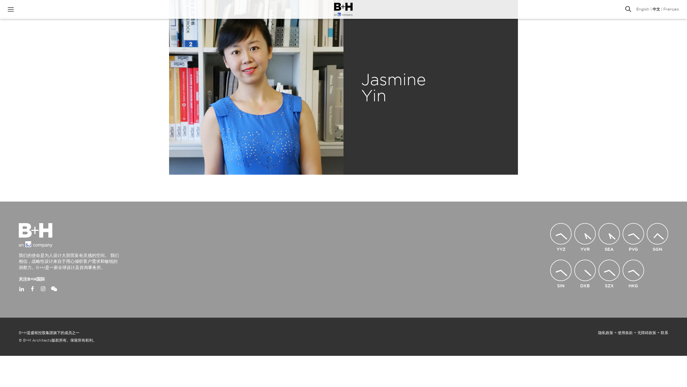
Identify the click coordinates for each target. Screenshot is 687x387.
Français (671, 9)
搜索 (628, 9)
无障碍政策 (646, 333)
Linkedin (21, 289)
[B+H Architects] (343, 9)
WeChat (53, 289)
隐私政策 (605, 333)
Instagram (43, 289)
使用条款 (625, 333)
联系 (664, 333)
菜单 (10, 9)
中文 (656, 9)
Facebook (32, 289)
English (642, 9)
